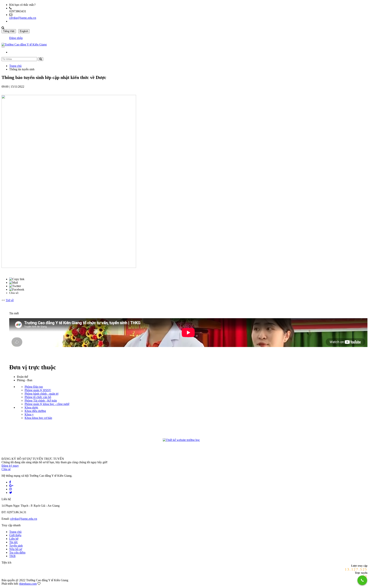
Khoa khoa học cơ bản (38, 417)
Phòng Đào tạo (34, 386)
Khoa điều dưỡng (35, 411)
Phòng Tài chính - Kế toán (41, 400)
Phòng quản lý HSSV (38, 390)
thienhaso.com (28, 583)
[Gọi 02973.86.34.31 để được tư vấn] (362, 580)
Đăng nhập (16, 38)
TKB (12, 556)
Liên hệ (13, 538)
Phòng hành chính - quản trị (41, 393)
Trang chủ (15, 65)
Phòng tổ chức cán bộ (38, 397)
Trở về (10, 300)
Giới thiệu (15, 535)
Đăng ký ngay (10, 465)
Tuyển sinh (16, 545)
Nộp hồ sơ (15, 549)
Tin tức (13, 542)
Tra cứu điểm (17, 552)
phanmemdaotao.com (207, 440)
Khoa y (29, 414)
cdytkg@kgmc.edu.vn (22, 17)
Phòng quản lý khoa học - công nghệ (47, 404)
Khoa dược (31, 407)
